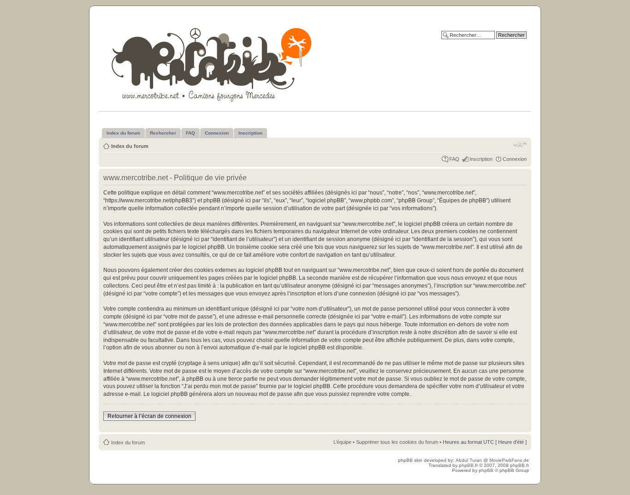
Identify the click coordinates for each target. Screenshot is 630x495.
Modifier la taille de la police (520, 144)
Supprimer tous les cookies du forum (397, 442)
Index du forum (130, 146)
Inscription (481, 159)
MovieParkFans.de (509, 460)
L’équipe (342, 442)
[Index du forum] (212, 63)
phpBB (486, 470)
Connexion (515, 159)
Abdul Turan (469, 460)
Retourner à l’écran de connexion (149, 416)
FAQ (454, 159)
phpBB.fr (468, 465)
